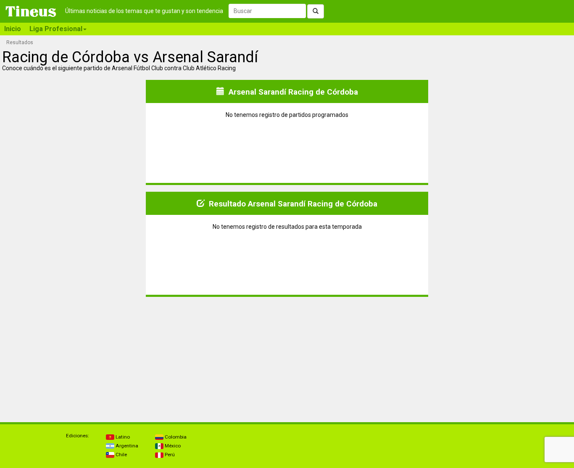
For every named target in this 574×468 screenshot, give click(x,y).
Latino (122, 437)
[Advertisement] (74, 356)
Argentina (126, 446)
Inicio (12, 29)
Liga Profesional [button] (55, 29)
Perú (169, 454)
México (172, 446)
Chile (120, 454)
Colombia (175, 437)
